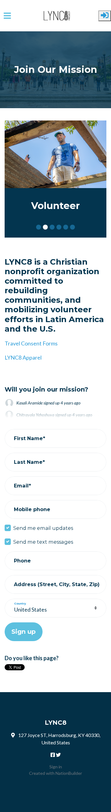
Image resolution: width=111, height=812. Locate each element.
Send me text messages (43, 542)
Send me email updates (43, 528)
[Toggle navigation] (7, 15)
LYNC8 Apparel (23, 357)
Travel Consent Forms (31, 343)
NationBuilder (69, 773)
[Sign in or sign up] (104, 15)
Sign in (55, 766)
